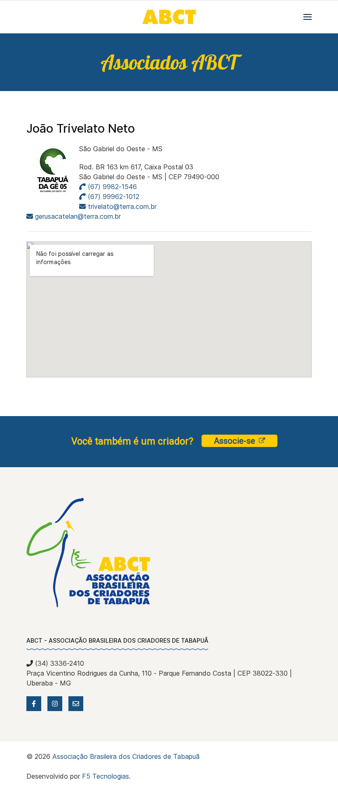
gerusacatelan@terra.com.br (78, 216)
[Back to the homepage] (169, 16)
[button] (307, 16)
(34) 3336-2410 (58, 663)
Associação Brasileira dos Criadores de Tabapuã (126, 756)
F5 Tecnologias (105, 776)
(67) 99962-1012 (112, 196)
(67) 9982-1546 (111, 187)
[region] (169, 62)
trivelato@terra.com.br (122, 206)
